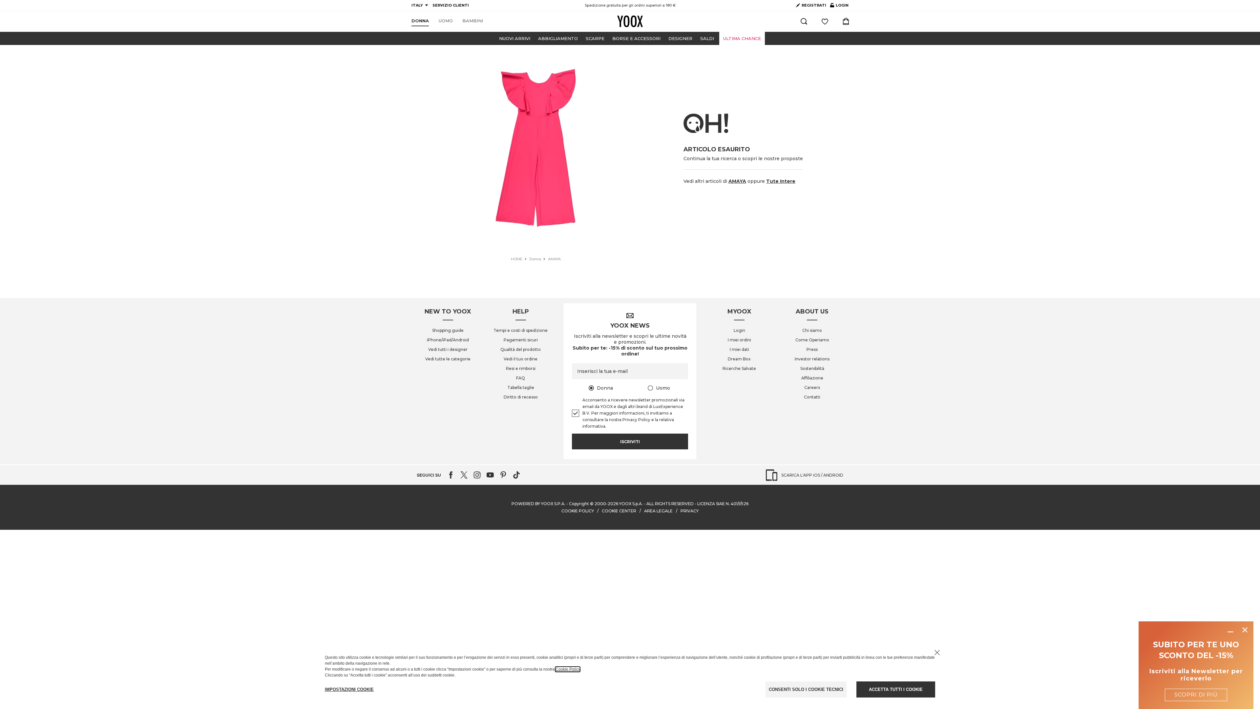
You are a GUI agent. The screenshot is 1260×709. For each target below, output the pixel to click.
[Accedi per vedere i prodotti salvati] (824, 21)
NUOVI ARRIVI (514, 38)
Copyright (579, 503)
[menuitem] (420, 21)
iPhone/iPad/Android (448, 339)
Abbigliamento (558, 38)
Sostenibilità (812, 368)
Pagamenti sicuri (521, 339)
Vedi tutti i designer (448, 349)
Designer (680, 38)
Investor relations (812, 358)
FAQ (520, 378)
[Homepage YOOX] (630, 21)
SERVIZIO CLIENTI (450, 5)
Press (812, 349)
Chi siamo (812, 330)
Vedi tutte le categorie (448, 358)
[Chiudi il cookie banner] (937, 652)
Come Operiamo (812, 339)
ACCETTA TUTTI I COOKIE (896, 689)
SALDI (707, 38)
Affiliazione (812, 378)
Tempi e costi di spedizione (521, 330)
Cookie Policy (568, 669)
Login (739, 330)
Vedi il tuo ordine (520, 358)
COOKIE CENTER (619, 510)
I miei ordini (739, 339)
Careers (812, 387)
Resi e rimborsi (521, 368)
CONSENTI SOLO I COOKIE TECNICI (806, 689)
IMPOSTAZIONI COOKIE (349, 689)
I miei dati (739, 349)
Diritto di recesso (521, 397)
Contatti (812, 397)
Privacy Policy (636, 419)
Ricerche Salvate (739, 368)
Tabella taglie (520, 387)
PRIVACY (690, 510)
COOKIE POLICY (577, 510)
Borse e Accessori (636, 38)
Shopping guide (448, 330)
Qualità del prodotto (520, 349)
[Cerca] (803, 21)
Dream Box (739, 358)
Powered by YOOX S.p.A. (538, 503)
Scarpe (595, 38)
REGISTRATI (814, 5)
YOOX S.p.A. (631, 503)
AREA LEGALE (658, 510)
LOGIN (839, 6)
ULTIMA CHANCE (742, 38)
